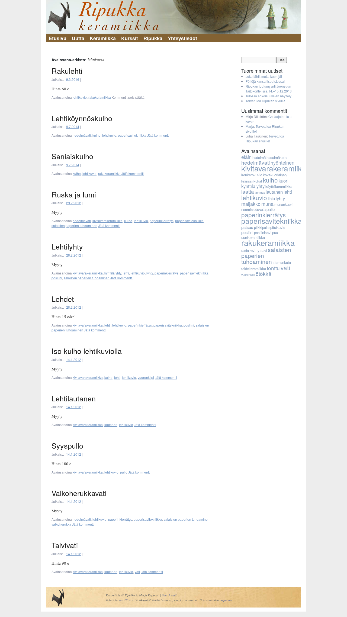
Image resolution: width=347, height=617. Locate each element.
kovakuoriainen (275, 174)
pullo (123, 472)
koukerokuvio (251, 174)
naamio (247, 209)
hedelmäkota (276, 157)
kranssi (247, 181)
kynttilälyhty (112, 273)
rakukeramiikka (99, 97)
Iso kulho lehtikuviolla (87, 351)
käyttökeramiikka (278, 186)
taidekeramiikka (253, 268)
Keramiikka (103, 38)
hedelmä (259, 157)
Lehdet (63, 298)
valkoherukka (61, 524)
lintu (271, 198)
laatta (247, 191)
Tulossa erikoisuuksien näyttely (268, 96)
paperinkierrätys (162, 220)
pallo (270, 209)
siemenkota (282, 262)
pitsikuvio (277, 227)
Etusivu (57, 38)
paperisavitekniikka (132, 135)
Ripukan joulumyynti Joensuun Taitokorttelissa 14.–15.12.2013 (269, 88)
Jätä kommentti (158, 135)
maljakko (251, 203)
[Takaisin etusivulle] (173, 17)
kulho (96, 135)
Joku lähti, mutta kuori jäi (264, 76)
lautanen (110, 424)
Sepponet (226, 600)
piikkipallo (261, 227)
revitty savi (258, 250)
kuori (283, 180)
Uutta (78, 38)
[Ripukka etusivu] (58, 606)
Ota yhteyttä (169, 595)
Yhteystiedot (182, 38)
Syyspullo (67, 445)
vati (137, 571)
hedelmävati (82, 135)
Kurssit (129, 38)
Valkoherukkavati (79, 493)
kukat (257, 181)
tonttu (273, 267)
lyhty (149, 273)
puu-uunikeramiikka (260, 235)
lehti (126, 273)
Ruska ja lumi (74, 194)
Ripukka (152, 38)
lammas (260, 192)
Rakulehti (67, 70)
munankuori (283, 204)
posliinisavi (262, 232)
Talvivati (65, 545)
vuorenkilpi (146, 377)
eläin (246, 156)
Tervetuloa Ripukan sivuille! (266, 100)
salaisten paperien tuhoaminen (74, 225)
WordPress (125, 600)
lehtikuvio (80, 97)
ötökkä (263, 273)
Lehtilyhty (67, 246)
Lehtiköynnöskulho (82, 118)
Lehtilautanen (74, 398)
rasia (245, 250)
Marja (250, 126)
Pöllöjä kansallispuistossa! (265, 81)
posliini (57, 278)
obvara (259, 209)
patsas (247, 227)
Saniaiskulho (72, 156)
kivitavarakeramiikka (107, 220)
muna (267, 203)
